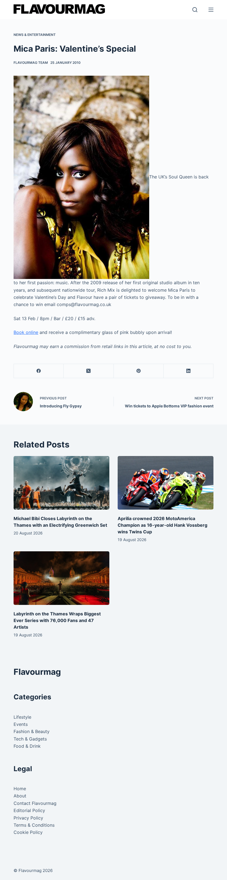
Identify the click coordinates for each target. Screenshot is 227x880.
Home (20, 788)
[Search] (195, 9)
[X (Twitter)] (89, 371)
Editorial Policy (29, 810)
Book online (26, 332)
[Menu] (210, 9)
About (20, 796)
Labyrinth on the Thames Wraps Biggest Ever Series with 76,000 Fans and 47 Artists (57, 620)
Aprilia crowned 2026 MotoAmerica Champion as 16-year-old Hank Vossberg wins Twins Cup (162, 525)
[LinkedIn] (188, 371)
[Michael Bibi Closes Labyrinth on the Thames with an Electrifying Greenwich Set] (61, 483)
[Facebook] (39, 371)
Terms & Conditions (34, 825)
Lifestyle (22, 717)
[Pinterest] (139, 371)
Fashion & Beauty (32, 731)
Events (21, 724)
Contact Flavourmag (35, 803)
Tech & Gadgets (30, 739)
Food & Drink (27, 746)
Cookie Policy (28, 832)
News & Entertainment (35, 35)
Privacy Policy (28, 818)
